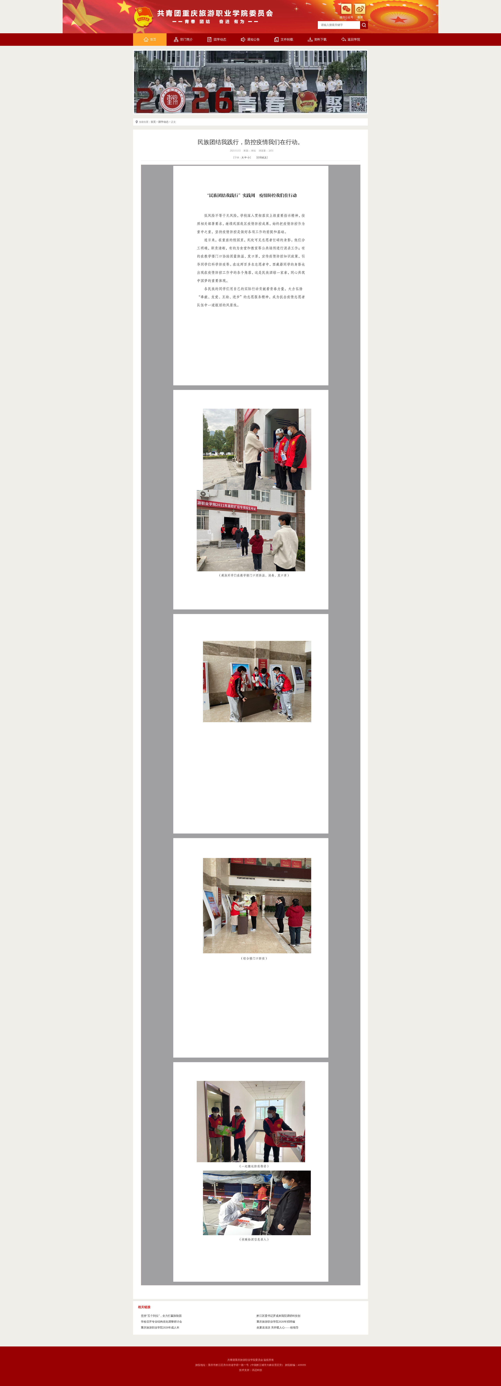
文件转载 (287, 39)
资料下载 (320, 39)
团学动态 (220, 39)
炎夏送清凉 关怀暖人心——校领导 (277, 1327)
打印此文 (262, 157)
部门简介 (186, 39)
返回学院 (354, 39)
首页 (153, 39)
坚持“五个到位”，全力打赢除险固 (161, 1315)
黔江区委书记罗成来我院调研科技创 (278, 1315)
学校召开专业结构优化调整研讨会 (161, 1321)
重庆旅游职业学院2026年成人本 (160, 1327)
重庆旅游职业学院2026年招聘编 (276, 1321)
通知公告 (253, 39)
